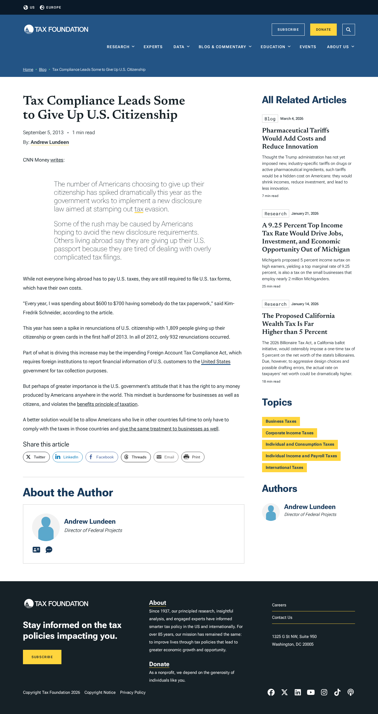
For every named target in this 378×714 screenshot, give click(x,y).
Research (118, 47)
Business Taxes (281, 421)
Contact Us (282, 617)
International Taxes (285, 467)
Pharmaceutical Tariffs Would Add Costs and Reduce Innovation (295, 139)
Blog (42, 69)
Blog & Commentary (223, 47)
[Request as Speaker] (49, 550)
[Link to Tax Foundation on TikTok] (337, 692)
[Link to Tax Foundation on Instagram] (324, 692)
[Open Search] (348, 29)
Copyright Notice (100, 692)
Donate (323, 30)
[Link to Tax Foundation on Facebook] (271, 692)
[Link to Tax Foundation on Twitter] (284, 692)
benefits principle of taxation (107, 404)
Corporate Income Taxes (290, 432)
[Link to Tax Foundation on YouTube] (311, 692)
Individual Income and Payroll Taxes (301, 455)
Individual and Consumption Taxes (300, 444)
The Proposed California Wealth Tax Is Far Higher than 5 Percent (298, 324)
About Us (338, 47)
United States (216, 361)
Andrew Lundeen (50, 142)
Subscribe (288, 30)
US (32, 7)
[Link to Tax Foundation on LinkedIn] (297, 692)
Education (273, 47)
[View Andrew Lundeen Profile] (36, 550)
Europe (53, 7)
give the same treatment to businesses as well (169, 429)
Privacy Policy (133, 692)
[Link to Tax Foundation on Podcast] (350, 692)
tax (138, 209)
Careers (279, 605)
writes (56, 160)
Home (28, 69)
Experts (154, 47)
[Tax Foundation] (56, 30)
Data (179, 47)
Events (309, 47)
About (157, 602)
